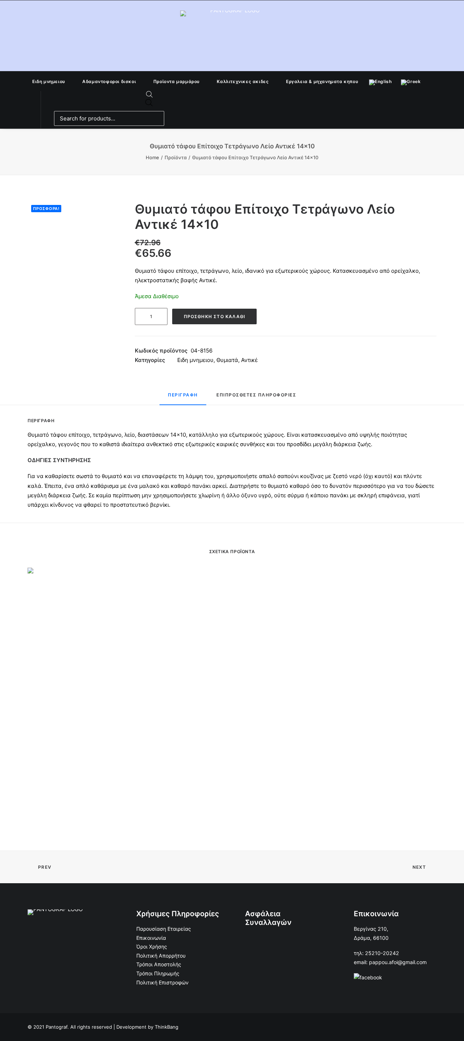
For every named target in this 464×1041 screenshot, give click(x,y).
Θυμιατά (227, 360)
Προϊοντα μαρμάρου (176, 81)
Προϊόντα (176, 157)
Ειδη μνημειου (48, 81)
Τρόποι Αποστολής (158, 964)
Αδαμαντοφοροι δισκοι (109, 81)
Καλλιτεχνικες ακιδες (243, 81)
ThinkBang (166, 1027)
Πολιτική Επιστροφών (162, 982)
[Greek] (410, 81)
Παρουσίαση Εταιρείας (163, 929)
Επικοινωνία (151, 938)
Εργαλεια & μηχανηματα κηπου (322, 81)
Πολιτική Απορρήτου (161, 955)
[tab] (183, 398)
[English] (380, 81)
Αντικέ (249, 360)
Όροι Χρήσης (151, 946)
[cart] (163, 118)
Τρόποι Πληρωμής (157, 973)
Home (152, 157)
